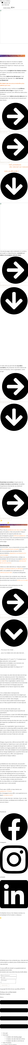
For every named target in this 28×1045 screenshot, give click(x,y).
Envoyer (4, 985)
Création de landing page (14, 1037)
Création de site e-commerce (15, 1041)
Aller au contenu (5, 1)
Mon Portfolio (7, 1043)
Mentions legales (5, 994)
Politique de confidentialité (8, 992)
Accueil (5, 1033)
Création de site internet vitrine (15, 1039)
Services (5, 1035)
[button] (14, 1013)
